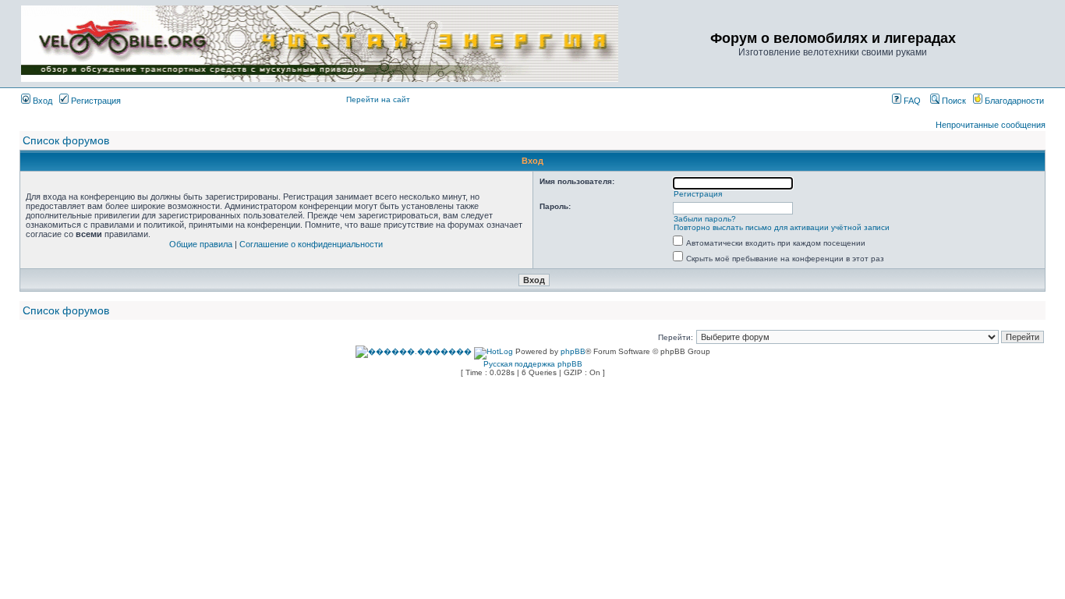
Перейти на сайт (378, 99)
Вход (41, 100)
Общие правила (200, 244)
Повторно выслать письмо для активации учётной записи (782, 227)
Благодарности (1013, 100)
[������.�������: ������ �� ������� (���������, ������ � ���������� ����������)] (414, 352)
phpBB (573, 351)
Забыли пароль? (705, 218)
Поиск (952, 100)
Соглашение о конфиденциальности (311, 244)
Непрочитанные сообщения (991, 124)
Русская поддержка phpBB (532, 364)
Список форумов (66, 140)
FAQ (911, 100)
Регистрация (95, 100)
